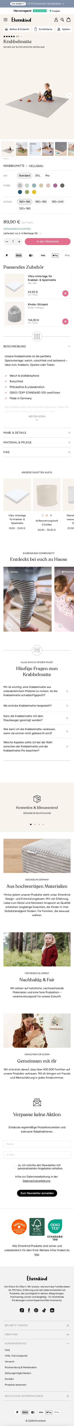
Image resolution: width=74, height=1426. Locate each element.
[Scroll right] (69, 599)
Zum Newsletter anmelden (37, 1193)
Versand (9, 1361)
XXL (37, 175)
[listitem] (37, 691)
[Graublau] (34, 185)
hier (36, 1254)
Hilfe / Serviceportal (16, 1355)
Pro (47, 175)
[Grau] (62, 185)
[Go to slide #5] (61, 149)
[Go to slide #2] (22, 149)
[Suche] (62, 19)
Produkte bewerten (16, 1384)
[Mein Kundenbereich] (56, 19)
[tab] (31, 824)
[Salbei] (27, 185)
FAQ (7, 1350)
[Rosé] (48, 185)
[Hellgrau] (20, 185)
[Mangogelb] (34, 192)
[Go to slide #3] (35, 149)
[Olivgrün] (27, 192)
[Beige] (41, 185)
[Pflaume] (55, 185)
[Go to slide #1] (8, 149)
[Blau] (20, 192)
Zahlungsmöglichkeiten (18, 1373)
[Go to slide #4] (48, 149)
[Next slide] (67, 95)
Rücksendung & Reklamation (21, 1367)
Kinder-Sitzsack (38, 304)
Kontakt (9, 1379)
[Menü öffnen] (5, 19)
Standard (24, 175)
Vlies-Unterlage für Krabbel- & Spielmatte (42, 278)
